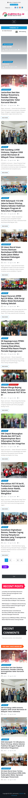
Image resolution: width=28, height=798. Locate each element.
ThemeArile (14, 795)
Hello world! (7, 47)
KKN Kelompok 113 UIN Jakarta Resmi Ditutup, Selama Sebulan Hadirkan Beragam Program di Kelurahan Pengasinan (13, 205)
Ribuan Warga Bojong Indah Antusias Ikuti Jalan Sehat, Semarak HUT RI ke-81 (13, 391)
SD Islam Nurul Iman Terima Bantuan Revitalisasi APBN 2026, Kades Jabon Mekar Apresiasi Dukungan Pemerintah (12, 253)
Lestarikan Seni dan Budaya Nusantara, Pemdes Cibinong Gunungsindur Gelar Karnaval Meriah (10, 97)
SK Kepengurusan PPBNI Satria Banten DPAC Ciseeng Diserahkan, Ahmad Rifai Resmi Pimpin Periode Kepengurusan (13, 346)
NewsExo (21, 793)
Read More (5, 117)
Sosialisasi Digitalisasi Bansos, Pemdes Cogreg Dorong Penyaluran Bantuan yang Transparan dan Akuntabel (13, 535)
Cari (5, 567)
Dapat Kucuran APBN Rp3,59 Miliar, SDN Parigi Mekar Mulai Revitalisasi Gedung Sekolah (12, 300)
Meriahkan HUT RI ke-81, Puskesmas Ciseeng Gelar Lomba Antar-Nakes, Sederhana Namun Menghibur (13, 488)
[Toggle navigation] (14, 21)
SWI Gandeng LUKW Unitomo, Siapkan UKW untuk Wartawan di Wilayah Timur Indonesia (12, 153)
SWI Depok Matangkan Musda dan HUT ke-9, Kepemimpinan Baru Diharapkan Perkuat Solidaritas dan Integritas (13, 438)
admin (6, 49)
